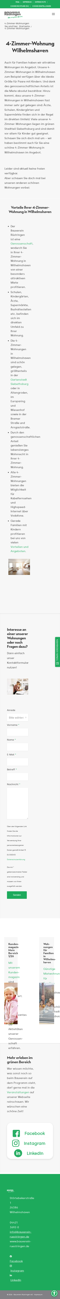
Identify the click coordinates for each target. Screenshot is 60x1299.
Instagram (17, 1270)
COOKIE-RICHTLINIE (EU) (19, 6)
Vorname (13, 725)
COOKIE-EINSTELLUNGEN (41, 6)
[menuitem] (17, 2)
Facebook (16, 1261)
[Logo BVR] (24, 13)
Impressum (38, 1295)
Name (11, 739)
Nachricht (13, 784)
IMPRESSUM (27, 2)
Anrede (11, 710)
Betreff (12, 769)
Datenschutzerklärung (16, 859)
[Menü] (53, 14)
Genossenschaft (22, 243)
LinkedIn (15, 1280)
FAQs (17, 2)
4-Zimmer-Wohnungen (16, 23)
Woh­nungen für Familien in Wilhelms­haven (49, 953)
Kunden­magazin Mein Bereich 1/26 (13, 950)
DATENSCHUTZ (40, 2)
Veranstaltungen (18, 1092)
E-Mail (11, 754)
